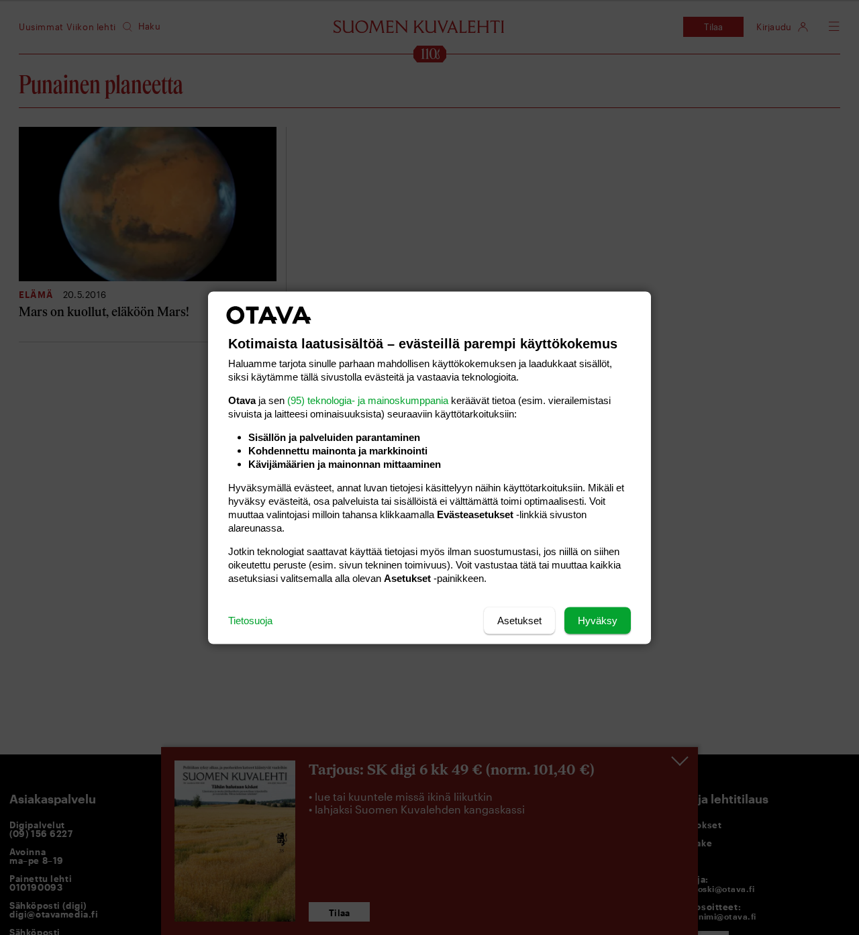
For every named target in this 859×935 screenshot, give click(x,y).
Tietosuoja (250, 620)
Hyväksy (597, 620)
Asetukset (519, 620)
